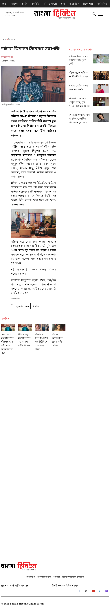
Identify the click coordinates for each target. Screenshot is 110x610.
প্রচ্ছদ (4, 3)
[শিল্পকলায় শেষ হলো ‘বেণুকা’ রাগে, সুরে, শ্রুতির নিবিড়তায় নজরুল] (89, 104)
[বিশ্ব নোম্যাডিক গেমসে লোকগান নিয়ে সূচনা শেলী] (89, 61)
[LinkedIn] (100, 591)
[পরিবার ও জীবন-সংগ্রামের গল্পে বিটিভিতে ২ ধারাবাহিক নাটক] (42, 340)
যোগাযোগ (30, 577)
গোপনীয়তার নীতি (44, 577)
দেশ (63, 3)
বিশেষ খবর (88, 3)
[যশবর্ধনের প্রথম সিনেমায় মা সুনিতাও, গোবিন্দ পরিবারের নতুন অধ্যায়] (89, 119)
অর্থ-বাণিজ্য (102, 3)
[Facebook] (79, 591)
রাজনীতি (35, 3)
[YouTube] (93, 591)
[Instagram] (106, 591)
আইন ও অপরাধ (50, 3)
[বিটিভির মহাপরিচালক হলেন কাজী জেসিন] (58, 340)
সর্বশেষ (14, 3)
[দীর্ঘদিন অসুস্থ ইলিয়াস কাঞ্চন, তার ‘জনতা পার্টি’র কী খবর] (25, 340)
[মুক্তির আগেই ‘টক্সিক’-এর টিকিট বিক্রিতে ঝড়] (89, 76)
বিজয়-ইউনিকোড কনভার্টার (73, 577)
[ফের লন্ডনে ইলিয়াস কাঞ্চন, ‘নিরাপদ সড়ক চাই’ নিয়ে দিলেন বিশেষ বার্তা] (8, 340)
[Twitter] (86, 591)
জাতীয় (24, 3)
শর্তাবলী (57, 577)
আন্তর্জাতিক (74, 3)
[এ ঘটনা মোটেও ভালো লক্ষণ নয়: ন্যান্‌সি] (89, 89)
